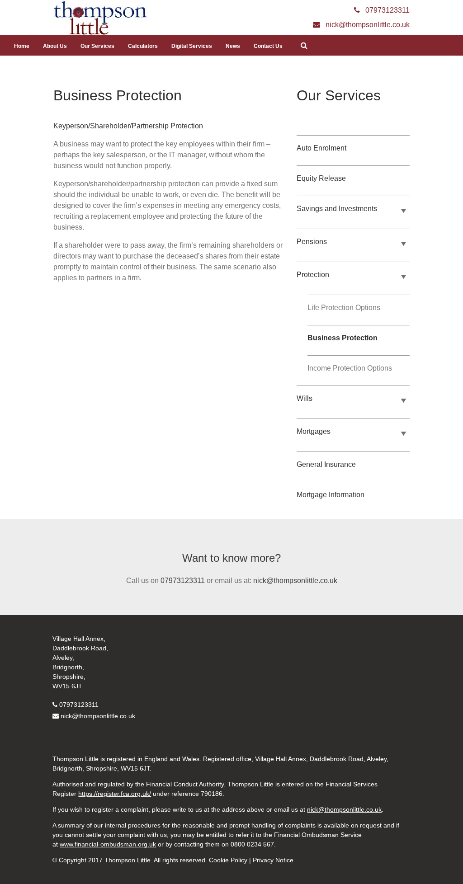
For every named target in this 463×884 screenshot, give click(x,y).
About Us (55, 46)
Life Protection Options (343, 307)
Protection (313, 274)
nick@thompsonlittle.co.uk (295, 580)
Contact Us (268, 46)
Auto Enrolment (321, 148)
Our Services (97, 46)
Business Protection (342, 338)
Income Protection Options (349, 368)
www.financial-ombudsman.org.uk (108, 844)
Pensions (312, 241)
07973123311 (183, 580)
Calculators (143, 46)
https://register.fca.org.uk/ (114, 793)
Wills (304, 398)
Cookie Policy (228, 860)
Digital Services (191, 46)
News (233, 46)
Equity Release (321, 178)
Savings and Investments (337, 208)
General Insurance (326, 464)
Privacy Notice (273, 860)
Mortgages (314, 431)
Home (21, 46)
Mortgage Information (330, 494)
